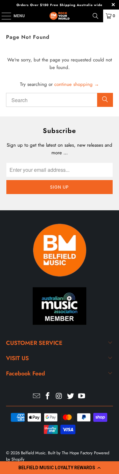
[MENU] (3, 16)
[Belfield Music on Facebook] (48, 396)
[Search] (95, 16)
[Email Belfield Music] (36, 396)
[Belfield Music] (59, 16)
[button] (59, 467)
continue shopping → (76, 84)
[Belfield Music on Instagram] (59, 396)
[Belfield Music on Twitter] (70, 396)
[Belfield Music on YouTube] (82, 396)
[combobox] (59, 100)
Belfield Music (33, 453)
